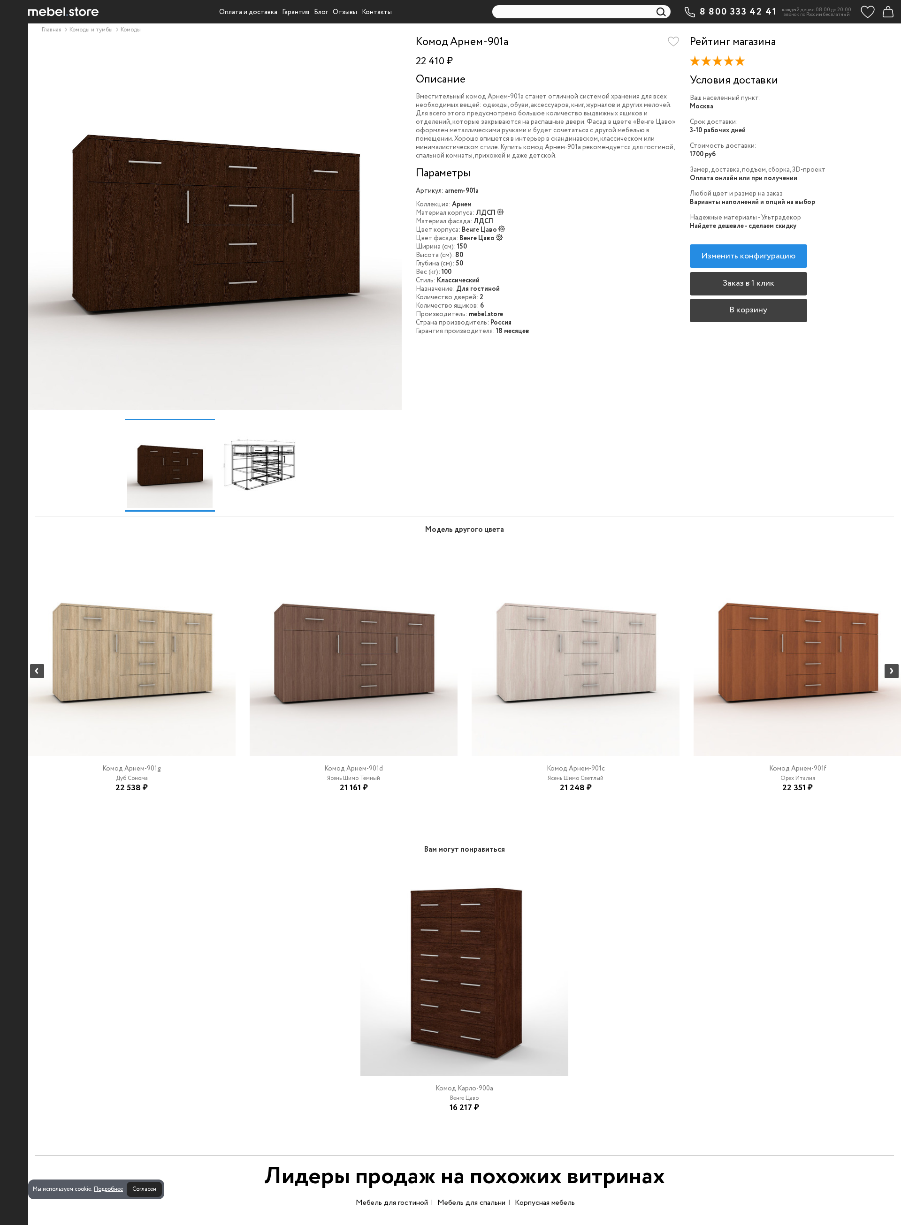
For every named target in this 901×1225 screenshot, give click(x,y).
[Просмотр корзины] (888, 12)
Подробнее (108, 1189)
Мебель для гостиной (392, 1202)
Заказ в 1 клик (748, 283)
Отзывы (345, 12)
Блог (321, 12)
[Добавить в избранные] (673, 41)
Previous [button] (37, 671)
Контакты (377, 12)
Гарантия (295, 12)
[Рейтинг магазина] (721, 63)
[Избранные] (868, 12)
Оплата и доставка (248, 12)
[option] (215, 223)
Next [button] (892, 671)
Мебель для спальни (471, 1202)
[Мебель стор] (63, 11)
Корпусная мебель (545, 1202)
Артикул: (429, 191)
